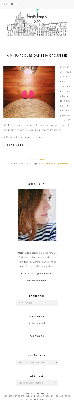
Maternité (26, 164)
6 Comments (37, 160)
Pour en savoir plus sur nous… (37, 273)
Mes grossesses (61, 164)
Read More (15, 145)
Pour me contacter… (37, 280)
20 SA (41, 164)
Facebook (37, 336)
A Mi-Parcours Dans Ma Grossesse (37, 55)
